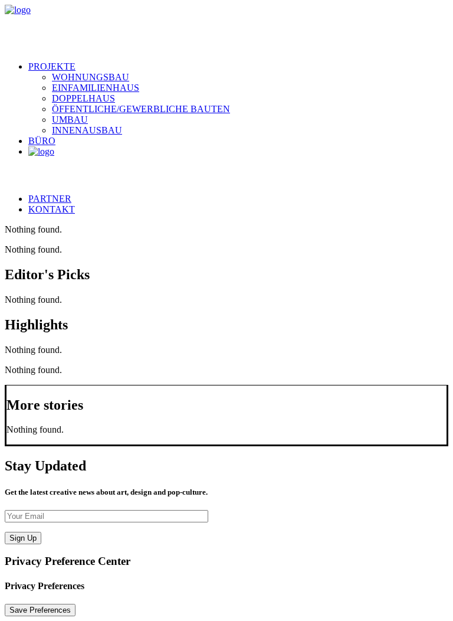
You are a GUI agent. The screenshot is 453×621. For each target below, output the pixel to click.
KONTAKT (51, 209)
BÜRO (41, 141)
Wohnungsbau (90, 77)
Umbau (70, 120)
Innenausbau (87, 130)
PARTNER (49, 199)
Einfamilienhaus (95, 88)
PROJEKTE (52, 66)
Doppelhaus (83, 98)
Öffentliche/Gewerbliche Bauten (141, 109)
